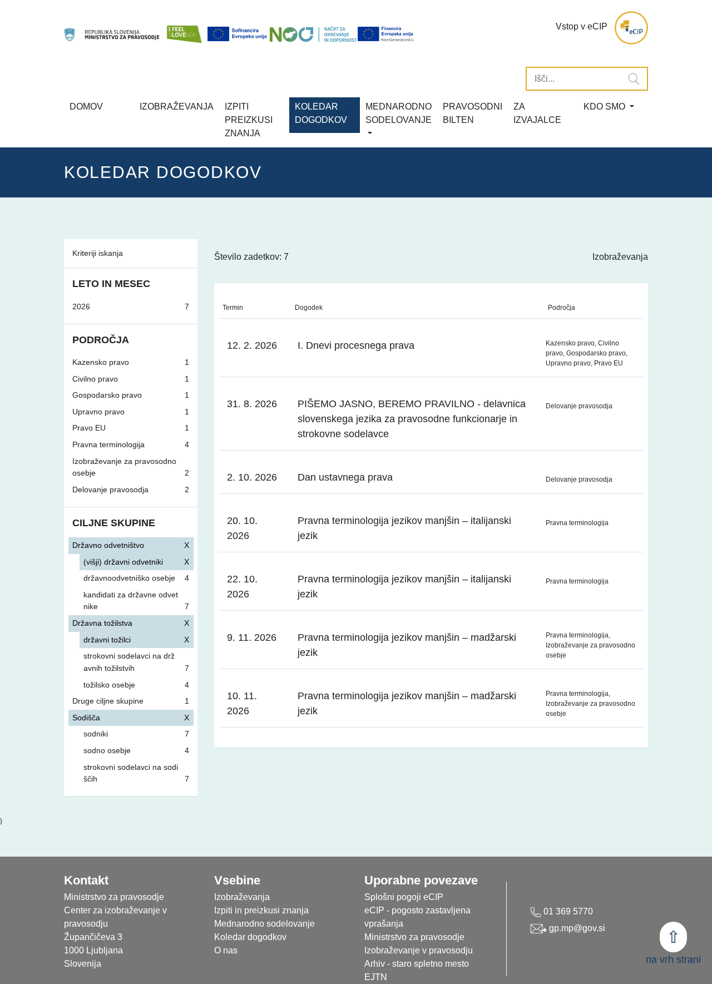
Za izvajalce (537, 113)
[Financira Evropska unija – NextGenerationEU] (386, 34)
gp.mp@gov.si (576, 928)
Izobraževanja (177, 106)
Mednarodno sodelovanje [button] (398, 113)
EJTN (375, 977)
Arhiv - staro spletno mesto (416, 963)
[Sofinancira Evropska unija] (238, 34)
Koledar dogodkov (250, 937)
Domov (86, 106)
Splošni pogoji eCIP (403, 897)
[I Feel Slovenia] (184, 28)
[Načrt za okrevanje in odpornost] (313, 34)
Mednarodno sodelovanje (264, 923)
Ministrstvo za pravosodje (414, 937)
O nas (226, 950)
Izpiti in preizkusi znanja (261, 910)
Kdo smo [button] (605, 106)
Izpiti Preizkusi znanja (249, 120)
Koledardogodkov (321, 113)
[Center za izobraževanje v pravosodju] (112, 28)
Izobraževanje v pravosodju (418, 950)
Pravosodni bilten (472, 113)
